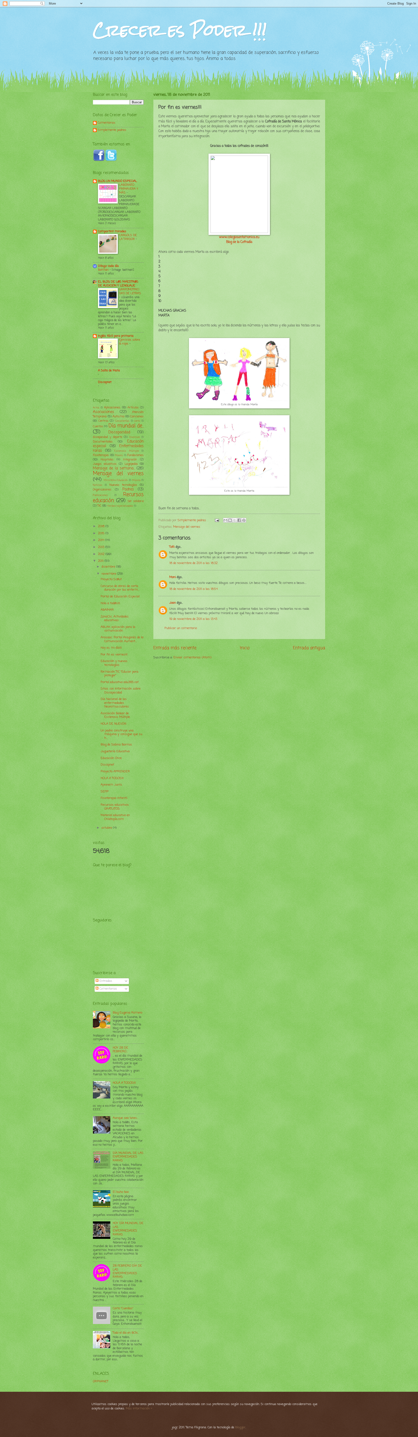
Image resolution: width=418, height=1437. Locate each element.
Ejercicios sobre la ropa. (129, 342)
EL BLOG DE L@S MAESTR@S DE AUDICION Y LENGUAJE (118, 283)
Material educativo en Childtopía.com (115, 817)
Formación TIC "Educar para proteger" (119, 674)
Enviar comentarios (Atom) (192, 657)
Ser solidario (135, 501)
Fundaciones (135, 455)
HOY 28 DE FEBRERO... (120, 1050)
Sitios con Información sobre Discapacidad (121, 690)
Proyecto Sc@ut (111, 579)
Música (136, 480)
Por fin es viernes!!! (114, 654)
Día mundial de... (126, 426)
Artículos (133, 408)
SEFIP (105, 791)
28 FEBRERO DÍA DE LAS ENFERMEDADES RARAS (127, 1271)
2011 (101, 561)
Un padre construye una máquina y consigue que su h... (121, 734)
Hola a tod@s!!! (110, 603)
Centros (103, 421)
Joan (172, 603)
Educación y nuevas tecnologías (114, 663)
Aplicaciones (112, 407)
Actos (96, 408)
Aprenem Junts (111, 784)
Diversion (134, 437)
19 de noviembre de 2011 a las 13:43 (193, 619)
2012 (101, 554)
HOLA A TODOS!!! (112, 778)
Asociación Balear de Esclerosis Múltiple (115, 715)
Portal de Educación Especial (120, 596)
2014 (101, 540)
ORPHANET (100, 1381)
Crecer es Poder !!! (180, 30)
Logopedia (131, 464)
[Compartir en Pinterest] (243, 520)
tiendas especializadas (120, 506)
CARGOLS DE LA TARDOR (128, 237)
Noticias (97, 485)
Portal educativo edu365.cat (120, 682)
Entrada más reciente (174, 648)
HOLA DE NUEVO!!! (113, 724)
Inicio (245, 648)
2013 (101, 547)
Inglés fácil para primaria (116, 336)
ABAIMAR (107, 610)
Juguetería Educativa (115, 751)
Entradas (105, 981)
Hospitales (107, 460)
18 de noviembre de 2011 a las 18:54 (193, 589)
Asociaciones (103, 412)
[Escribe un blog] (230, 520)
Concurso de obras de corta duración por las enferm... (120, 588)
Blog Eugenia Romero (127, 1012)
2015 (101, 533)
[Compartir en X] (234, 520)
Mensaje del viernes (186, 527)
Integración (130, 460)
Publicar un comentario (180, 628)
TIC (99, 506)
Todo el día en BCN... (126, 1333)
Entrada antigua (309, 648)
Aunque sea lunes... (125, 1118)
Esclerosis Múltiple (126, 451)
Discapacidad (119, 432)
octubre (107, 828)
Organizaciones (102, 490)
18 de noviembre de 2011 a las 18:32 (193, 563)
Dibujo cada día (108, 266)
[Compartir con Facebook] (239, 520)
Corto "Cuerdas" (123, 1308)
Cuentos (98, 426)
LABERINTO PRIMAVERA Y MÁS (128, 189)
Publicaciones (100, 495)
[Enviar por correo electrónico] (225, 520)
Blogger (240, 1427)
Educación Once (111, 758)
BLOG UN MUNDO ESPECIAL (117, 181)
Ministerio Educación (116, 480)
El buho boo (121, 1192)
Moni (172, 577)
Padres (128, 489)
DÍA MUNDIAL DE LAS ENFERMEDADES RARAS (128, 1157)
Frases (119, 455)
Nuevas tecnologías (123, 485)
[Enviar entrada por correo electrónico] (216, 520)
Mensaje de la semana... (114, 468)
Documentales (103, 441)
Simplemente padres (112, 130)
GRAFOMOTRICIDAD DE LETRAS (130, 291)
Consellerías (122, 421)
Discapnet (105, 382)
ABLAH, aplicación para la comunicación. (118, 629)
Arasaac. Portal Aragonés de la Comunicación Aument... (122, 639)
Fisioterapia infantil (114, 798)
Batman (104, 270)
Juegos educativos (105, 464)
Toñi (172, 547)
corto (137, 421)
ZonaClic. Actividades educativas (115, 618)
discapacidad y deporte (107, 437)
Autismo (118, 416)
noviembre (109, 574)
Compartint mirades (112, 231)
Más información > (139, 1408)
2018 (101, 526)
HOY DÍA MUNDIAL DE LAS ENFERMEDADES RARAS (128, 1229)
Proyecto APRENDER (115, 771)
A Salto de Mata (109, 370)
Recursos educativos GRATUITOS (115, 807)
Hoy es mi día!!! (111, 648)
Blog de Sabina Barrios (116, 744)
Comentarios (106, 123)
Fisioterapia (101, 455)
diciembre (109, 566)
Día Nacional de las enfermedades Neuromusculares (115, 703)
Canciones (137, 416)
